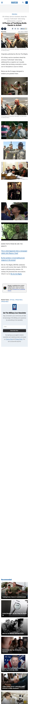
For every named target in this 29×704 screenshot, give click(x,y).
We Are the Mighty (16, 274)
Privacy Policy (19, 339)
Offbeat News (14, 14)
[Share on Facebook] (12, 29)
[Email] (18, 29)
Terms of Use (9, 339)
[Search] (23, 2)
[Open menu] (2, 2)
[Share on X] (15, 29)
